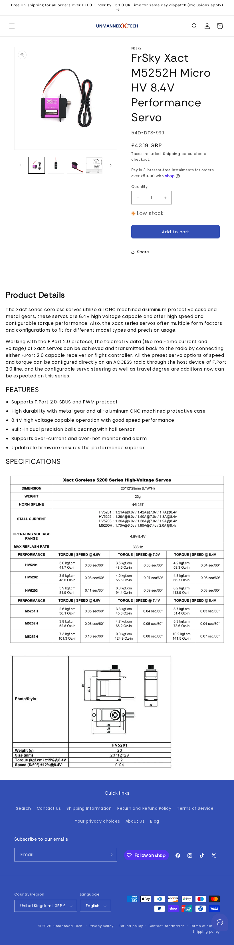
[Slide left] (20, 165)
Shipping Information (89, 808)
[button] (12, 26)
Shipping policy (206, 931)
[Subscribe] (110, 855)
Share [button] (143, 252)
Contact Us (49, 808)
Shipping (171, 153)
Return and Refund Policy (144, 808)
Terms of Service (195, 808)
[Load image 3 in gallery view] (75, 165)
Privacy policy (101, 926)
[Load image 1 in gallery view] (36, 165)
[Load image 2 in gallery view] (56, 165)
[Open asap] (219, 922)
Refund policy (131, 926)
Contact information (166, 926)
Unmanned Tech (67, 926)
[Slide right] (110, 165)
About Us (135, 821)
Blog (154, 821)
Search (23, 808)
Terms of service (205, 926)
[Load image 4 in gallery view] (94, 165)
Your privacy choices (97, 821)
